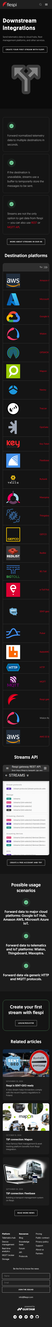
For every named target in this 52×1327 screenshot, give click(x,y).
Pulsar (42, 633)
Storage (5, 1259)
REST (34, 223)
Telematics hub (9, 1238)
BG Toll (43, 571)
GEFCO (43, 534)
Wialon (43, 334)
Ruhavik (43, 479)
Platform (6, 1234)
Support (39, 1246)
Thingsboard (46, 516)
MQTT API (13, 227)
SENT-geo (44, 611)
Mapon (43, 371)
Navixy (43, 390)
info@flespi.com (26, 1297)
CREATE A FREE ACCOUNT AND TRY (26, 863)
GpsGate (44, 427)
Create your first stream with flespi (25, 50)
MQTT (43, 682)
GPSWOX (44, 352)
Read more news (26, 1213)
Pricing (39, 1234)
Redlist (43, 553)
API (20, 1253)
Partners (39, 1254)
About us (40, 1250)
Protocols (23, 1257)
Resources (23, 1234)
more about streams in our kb (26, 242)
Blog (21, 1238)
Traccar (43, 408)
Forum (22, 1249)
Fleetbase (44, 460)
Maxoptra (44, 497)
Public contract (42, 1238)
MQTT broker (8, 1255)
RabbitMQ (45, 652)
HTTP (42, 667)
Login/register (26, 1023)
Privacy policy (42, 1242)
